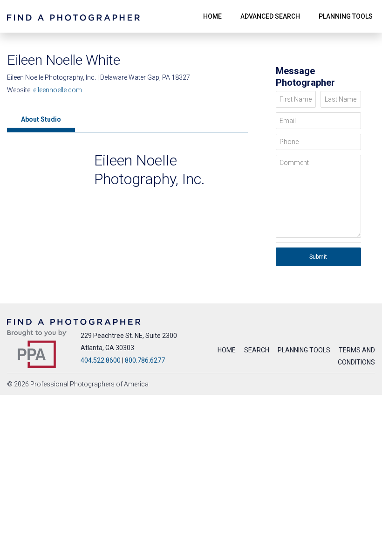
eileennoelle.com (57, 90)
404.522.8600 (101, 360)
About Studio (41, 119)
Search (256, 350)
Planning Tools (304, 350)
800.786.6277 (145, 360)
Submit (318, 257)
